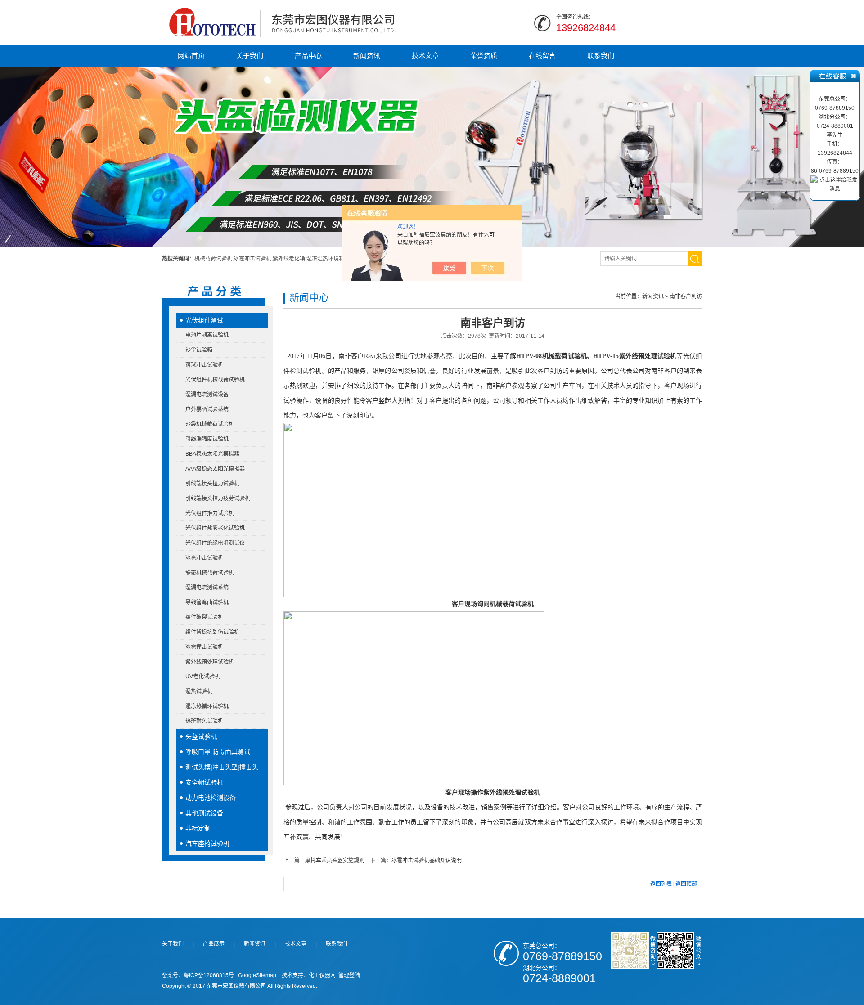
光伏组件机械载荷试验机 (215, 380)
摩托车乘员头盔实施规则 (334, 860)
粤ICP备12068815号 (209, 975)
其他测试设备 (204, 813)
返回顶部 (686, 884)
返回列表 (661, 884)
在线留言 (542, 55)
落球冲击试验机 (204, 365)
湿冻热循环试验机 (207, 706)
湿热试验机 (198, 691)
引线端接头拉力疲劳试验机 (217, 498)
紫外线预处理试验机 (209, 662)
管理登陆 (349, 975)
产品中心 (308, 55)
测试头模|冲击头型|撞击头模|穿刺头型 (226, 767)
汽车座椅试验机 (207, 843)
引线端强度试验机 (207, 439)
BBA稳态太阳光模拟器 (212, 454)
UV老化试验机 (202, 676)
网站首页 (191, 55)
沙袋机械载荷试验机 (209, 424)
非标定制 (198, 828)
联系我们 (600, 55)
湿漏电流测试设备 (207, 394)
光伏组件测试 (204, 320)
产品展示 (214, 944)
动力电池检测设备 (210, 797)
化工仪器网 (322, 975)
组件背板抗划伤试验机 (212, 632)
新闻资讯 (366, 55)
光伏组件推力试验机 (209, 513)
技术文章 (425, 55)
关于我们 (249, 55)
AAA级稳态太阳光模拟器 (215, 469)
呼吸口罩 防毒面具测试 (217, 751)
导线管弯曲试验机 (207, 602)
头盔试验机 (201, 736)
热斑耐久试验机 (204, 721)
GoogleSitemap (257, 975)
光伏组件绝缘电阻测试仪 (215, 543)
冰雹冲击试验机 (204, 558)
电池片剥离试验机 (207, 335)
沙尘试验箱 (198, 350)
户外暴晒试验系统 (207, 409)
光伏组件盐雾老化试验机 (215, 528)
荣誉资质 (483, 55)
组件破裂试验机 (204, 617)
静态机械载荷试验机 (209, 573)
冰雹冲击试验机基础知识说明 (427, 860)
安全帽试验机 (204, 782)
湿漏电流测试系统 (207, 587)
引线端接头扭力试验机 (212, 483)
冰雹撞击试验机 (204, 647)
